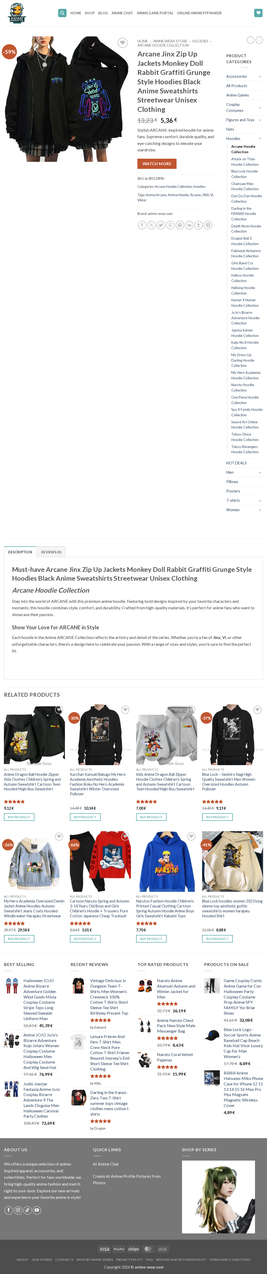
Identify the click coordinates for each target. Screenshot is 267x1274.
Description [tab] (20, 552)
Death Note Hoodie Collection (246, 229)
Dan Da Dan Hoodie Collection (246, 198)
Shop (90, 13)
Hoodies (200, 41)
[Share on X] (151, 225)
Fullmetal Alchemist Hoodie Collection (246, 253)
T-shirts (233, 500)
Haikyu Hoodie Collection (242, 278)
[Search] (62, 13)
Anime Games (237, 95)
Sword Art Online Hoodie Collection (245, 425)
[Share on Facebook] (142, 225)
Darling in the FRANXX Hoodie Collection (243, 213)
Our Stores (42, 1260)
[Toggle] (260, 76)
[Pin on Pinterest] (179, 225)
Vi (211, 195)
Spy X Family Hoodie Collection (247, 412)
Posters (233, 491)
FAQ (149, 1260)
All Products (236, 86)
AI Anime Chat (106, 1163)
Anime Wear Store (170, 41)
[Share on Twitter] (161, 225)
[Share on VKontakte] (189, 225)
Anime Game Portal (155, 13)
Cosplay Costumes (235, 107)
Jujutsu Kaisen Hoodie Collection (245, 333)
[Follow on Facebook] (8, 1210)
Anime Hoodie (178, 195)
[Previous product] (259, 40)
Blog (103, 13)
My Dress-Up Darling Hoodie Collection (242, 360)
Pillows (232, 481)
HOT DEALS (236, 463)
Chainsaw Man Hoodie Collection (245, 186)
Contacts (64, 1260)
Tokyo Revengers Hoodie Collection (245, 449)
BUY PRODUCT (19, 817)
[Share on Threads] (170, 225)
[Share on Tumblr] (198, 225)
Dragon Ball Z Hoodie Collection (245, 241)
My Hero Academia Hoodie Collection (245, 375)
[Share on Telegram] (208, 225)
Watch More (157, 163)
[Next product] (250, 40)
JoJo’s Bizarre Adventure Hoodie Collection (245, 317)
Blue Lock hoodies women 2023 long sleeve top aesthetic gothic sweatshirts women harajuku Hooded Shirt (232, 908)
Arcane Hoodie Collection (163, 45)
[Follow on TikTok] (27, 1210)
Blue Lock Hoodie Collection (244, 174)
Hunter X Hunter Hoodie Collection (245, 303)
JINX (205, 195)
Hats (230, 129)
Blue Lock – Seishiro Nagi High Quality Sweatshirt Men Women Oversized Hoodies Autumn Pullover (228, 781)
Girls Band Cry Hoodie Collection (245, 266)
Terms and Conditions (229, 1260)
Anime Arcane (156, 195)
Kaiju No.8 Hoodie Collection (245, 345)
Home (75, 13)
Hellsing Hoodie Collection (243, 290)
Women (233, 510)
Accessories (236, 76)
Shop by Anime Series (95, 1260)
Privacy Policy (129, 1260)
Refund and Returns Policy (181, 1260)
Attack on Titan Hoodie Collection (245, 162)
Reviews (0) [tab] (51, 552)
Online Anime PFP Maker (199, 13)
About (22, 1260)
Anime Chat (122, 13)
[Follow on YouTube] (37, 1210)
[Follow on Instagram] (18, 1210)
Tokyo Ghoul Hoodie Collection (245, 437)
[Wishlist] (258, 13)
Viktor (142, 200)
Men (230, 472)
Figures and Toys (240, 120)
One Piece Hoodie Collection (245, 400)
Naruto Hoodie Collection (242, 387)
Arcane (195, 195)
